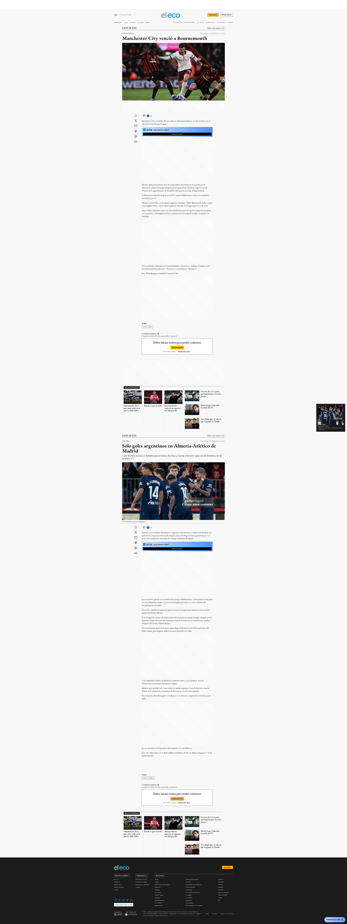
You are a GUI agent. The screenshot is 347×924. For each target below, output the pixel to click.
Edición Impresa (190, 22)
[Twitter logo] (119, 901)
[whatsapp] (135, 136)
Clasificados (178, 22)
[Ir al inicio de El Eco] (170, 15)
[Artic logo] (118, 913)
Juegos (231, 22)
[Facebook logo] (127, 901)
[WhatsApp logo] (123, 901)
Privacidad (214, 913)
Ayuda (207, 913)
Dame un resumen (177, 134)
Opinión (147, 22)
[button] (144, 116)
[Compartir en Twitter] (135, 121)
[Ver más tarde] (135, 115)
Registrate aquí (184, 351)
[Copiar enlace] (135, 141)
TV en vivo (201, 22)
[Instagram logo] (131, 901)
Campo (126, 22)
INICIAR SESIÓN (177, 347)
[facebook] (135, 131)
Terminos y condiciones (226, 913)
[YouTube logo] (115, 901)
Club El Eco (222, 22)
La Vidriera (132, 22)
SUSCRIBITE (213, 15)
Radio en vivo (211, 22)
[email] (135, 126)
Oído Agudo (140, 22)
